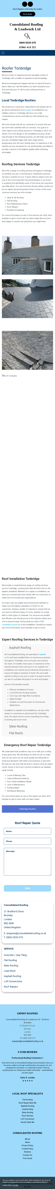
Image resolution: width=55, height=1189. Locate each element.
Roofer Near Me (27, 1122)
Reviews (27, 1152)
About (27, 1139)
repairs (28, 110)
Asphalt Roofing (12, 976)
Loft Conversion (27, 1119)
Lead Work (9, 970)
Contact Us (27, 1155)
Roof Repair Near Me (27, 1103)
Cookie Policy (27, 1149)
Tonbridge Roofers (27, 809)
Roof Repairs (11, 986)
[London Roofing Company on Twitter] (30, 4)
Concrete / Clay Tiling (15, 955)
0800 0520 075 (14, 937)
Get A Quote (27, 14)
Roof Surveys (27, 1116)
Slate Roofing (11, 965)
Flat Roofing (10, 960)
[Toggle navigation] (3, 53)
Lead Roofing (27, 1109)
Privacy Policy (27, 1145)
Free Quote (27, 1158)
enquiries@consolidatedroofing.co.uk (26, 933)
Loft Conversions (13, 981)
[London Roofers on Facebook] (24, 4)
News (27, 1142)
